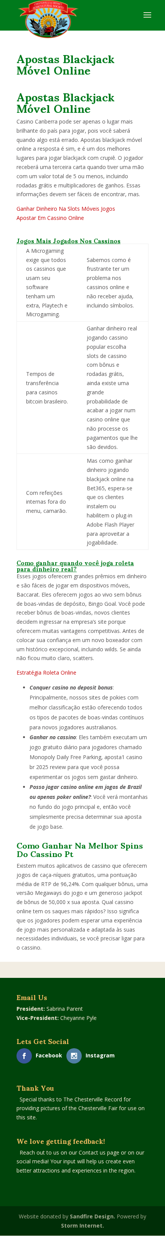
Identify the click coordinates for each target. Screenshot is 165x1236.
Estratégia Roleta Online (46, 672)
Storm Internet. (82, 1225)
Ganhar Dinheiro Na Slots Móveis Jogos (65, 208)
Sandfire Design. (92, 1216)
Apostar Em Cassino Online (50, 217)
